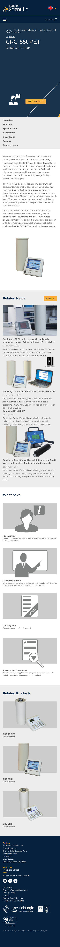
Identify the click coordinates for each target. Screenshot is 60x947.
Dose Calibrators (13, 32)
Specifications (10, 128)
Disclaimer (7, 887)
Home (8, 30)
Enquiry (7, 141)
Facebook (10, 881)
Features (7, 124)
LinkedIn (15, 881)
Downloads (9, 137)
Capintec (10, 36)
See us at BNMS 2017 (14, 411)
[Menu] (30, 19)
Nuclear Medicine (46, 30)
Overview (8, 120)
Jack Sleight (42, 930)
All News (50, 298)
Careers (6, 895)
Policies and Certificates (13, 901)
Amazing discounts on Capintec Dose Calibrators (29, 391)
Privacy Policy (9, 893)
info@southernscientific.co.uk (16, 875)
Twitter (5, 881)
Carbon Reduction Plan (13, 898)
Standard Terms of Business (15, 890)
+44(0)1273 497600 (11, 870)
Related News (10, 145)
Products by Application (25, 30)
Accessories (9, 132)
